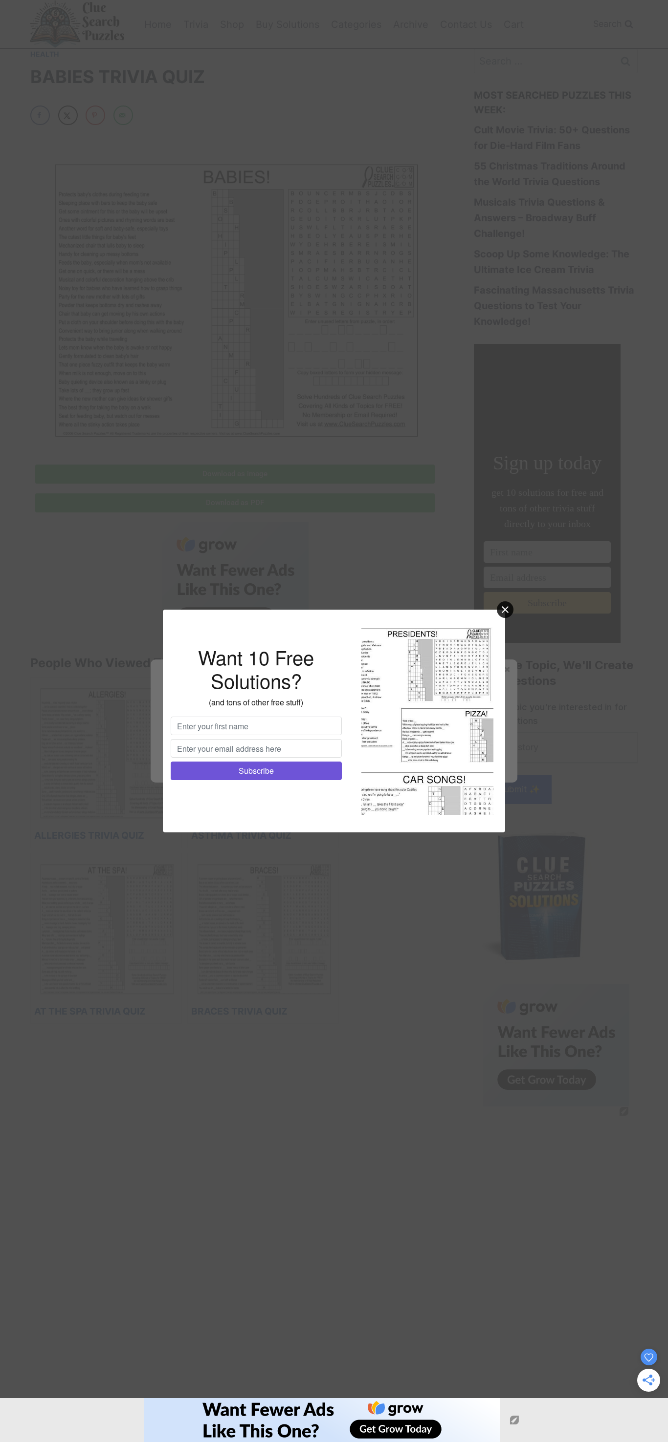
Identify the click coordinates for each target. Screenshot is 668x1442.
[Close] (505, 609)
